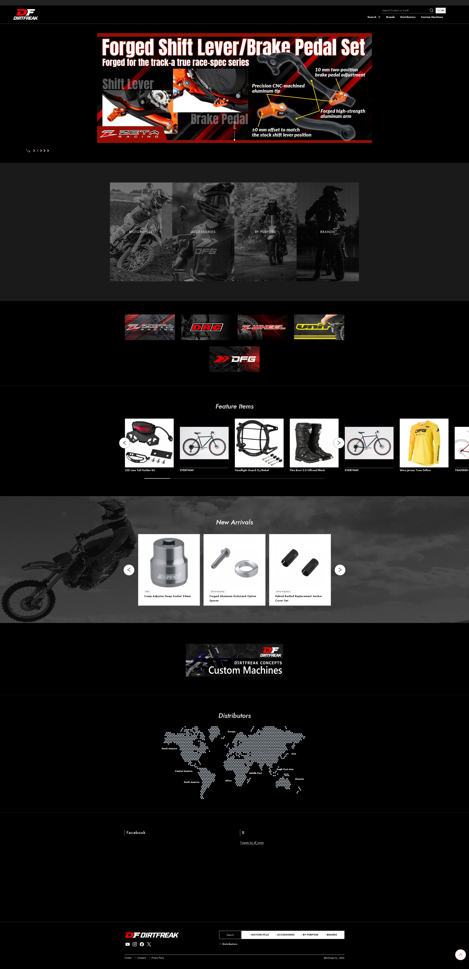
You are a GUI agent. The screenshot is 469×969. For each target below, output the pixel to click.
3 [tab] (41, 150)
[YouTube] (127, 944)
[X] (149, 944)
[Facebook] (142, 944)
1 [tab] (34, 150)
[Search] (432, 10)
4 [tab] (44, 150)
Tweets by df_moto (252, 843)
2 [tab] (37, 150)
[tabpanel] (234, 89)
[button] (124, 442)
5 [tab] (48, 150)
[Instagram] (135, 944)
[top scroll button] (460, 954)
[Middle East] (251, 759)
